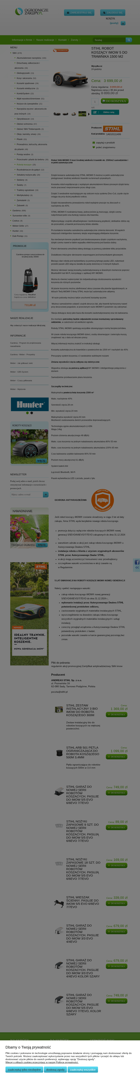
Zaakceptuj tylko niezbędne (24, 1069)
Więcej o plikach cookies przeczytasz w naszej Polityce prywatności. (42, 1062)
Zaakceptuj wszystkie (83, 1069)
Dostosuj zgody (55, 1069)
